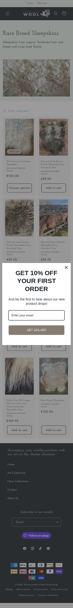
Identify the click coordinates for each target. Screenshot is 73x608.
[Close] (66, 267)
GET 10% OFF (36, 330)
